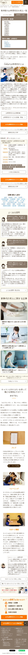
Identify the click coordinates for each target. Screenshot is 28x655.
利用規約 (18, 646)
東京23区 (5, 6)
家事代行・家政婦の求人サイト (5, 0)
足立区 (9, 6)
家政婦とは (19, 634)
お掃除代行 (7, 44)
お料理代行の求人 (6, 645)
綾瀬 (5, 197)
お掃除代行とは (20, 630)
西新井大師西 (6, 205)
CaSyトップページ (6, 628)
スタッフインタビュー (7, 635)
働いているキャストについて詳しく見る (13, 583)
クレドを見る (16, 465)
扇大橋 (14, 205)
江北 (24, 204)
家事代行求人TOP (13, 132)
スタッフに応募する (17, 2)
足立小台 (11, 200)
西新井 (9, 204)
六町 (17, 200)
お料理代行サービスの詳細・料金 (13, 117)
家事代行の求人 (6, 642)
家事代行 (6, 43)
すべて (6, 41)
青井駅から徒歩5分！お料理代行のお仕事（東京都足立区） (12, 141)
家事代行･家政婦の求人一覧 (15, 5)
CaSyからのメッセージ (7, 633)
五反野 (20, 197)
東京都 (1, 6)
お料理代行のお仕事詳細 (13, 113)
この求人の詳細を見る (14, 172)
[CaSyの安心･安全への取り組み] (14, 590)
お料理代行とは (20, 631)
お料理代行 (23, 5)
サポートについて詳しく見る (13, 579)
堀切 (18, 199)
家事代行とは (19, 628)
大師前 (3, 204)
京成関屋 (12, 199)
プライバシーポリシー (21, 644)
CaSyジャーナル (13, 381)
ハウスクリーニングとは (22, 633)
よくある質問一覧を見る (13, 290)
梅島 (14, 204)
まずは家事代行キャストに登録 (14, 124)
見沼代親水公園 (12, 202)
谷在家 (19, 204)
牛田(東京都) (4, 199)
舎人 (4, 202)
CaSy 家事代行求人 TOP (4, 5)
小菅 (15, 197)
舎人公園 (20, 202)
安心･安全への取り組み (21, 639)
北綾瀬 (10, 197)
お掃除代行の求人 (6, 644)
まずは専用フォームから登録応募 (12, 623)
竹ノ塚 (22, 200)
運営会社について (20, 642)
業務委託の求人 (5, 632)
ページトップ (25, 623)
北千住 (23, 199)
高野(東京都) (21, 205)
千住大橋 (4, 200)
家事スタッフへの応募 (21, 641)
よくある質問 (5, 637)
